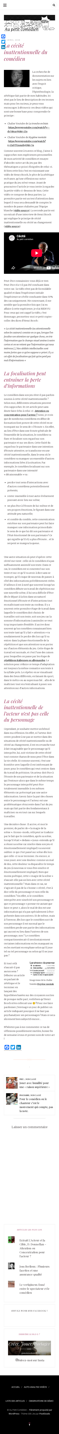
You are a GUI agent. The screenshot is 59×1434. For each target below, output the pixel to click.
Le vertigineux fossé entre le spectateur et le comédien (34, 1288)
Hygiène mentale (45, 984)
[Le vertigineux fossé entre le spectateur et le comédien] (29, 1281)
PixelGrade (44, 1413)
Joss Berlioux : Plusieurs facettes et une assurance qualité (34, 1270)
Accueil (15, 1386)
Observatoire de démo (41, 1400)
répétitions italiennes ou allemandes (24, 660)
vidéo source (21, 210)
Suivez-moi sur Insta (31, 1360)
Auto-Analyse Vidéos (35, 1386)
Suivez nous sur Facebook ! (29, 1310)
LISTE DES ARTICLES (15, 1400)
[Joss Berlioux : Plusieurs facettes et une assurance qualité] (29, 1263)
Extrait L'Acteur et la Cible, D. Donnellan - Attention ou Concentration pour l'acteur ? (33, 1248)
